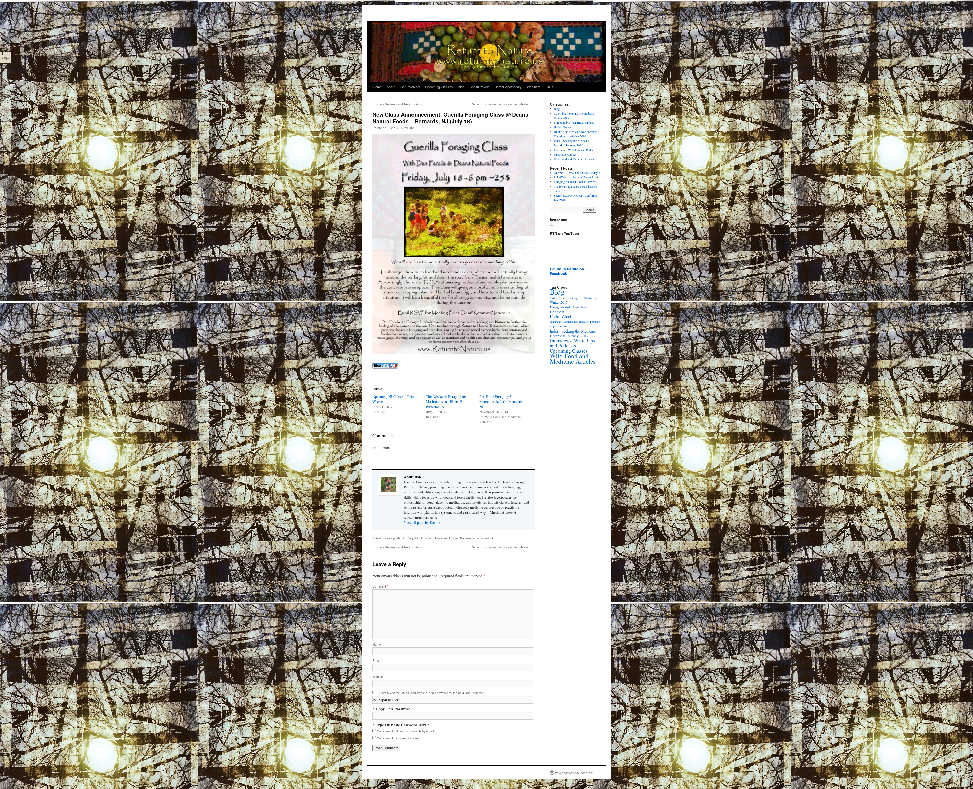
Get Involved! (410, 86)
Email (377, 660)
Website (378, 676)
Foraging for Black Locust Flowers (575, 182)
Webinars (533, 86)
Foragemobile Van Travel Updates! (575, 122)
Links (549, 86)
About (391, 86)
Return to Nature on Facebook (567, 271)
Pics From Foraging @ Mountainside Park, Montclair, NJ (501, 401)
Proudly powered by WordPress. (574, 772)
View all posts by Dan (422, 522)
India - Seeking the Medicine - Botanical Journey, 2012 (574, 333)
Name (377, 644)
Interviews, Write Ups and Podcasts (575, 150)
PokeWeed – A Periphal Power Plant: (576, 177)
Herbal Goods (562, 127)
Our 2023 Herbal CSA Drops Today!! (577, 173)
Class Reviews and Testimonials (396, 104)
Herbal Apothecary (508, 86)
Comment (380, 586)
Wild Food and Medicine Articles (436, 538)
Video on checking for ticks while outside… (503, 104)
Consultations (480, 86)
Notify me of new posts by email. (399, 738)
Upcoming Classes (439, 86)
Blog (461, 86)
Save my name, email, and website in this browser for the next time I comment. (432, 693)
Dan (412, 128)
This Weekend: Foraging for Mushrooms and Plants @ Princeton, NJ (446, 401)
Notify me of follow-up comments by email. (406, 731)
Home (377, 86)
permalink (487, 538)
